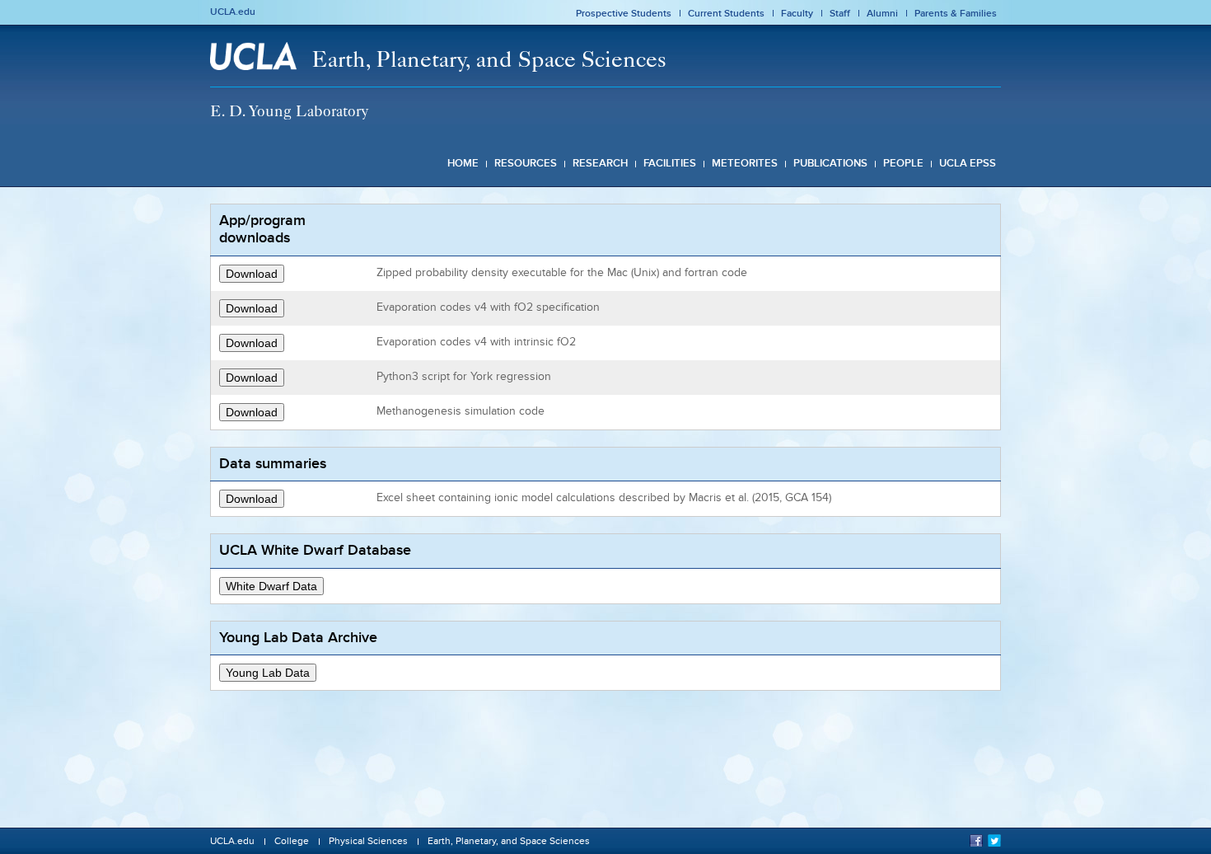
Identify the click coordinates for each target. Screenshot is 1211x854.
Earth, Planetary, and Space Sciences (488, 62)
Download (252, 273)
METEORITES (745, 163)
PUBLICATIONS (830, 163)
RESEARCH (600, 163)
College (291, 841)
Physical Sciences (368, 841)
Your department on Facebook (976, 840)
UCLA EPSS (967, 163)
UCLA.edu (232, 11)
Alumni (882, 13)
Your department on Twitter (994, 840)
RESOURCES (525, 163)
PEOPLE (903, 163)
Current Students (726, 13)
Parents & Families (955, 13)
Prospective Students (623, 13)
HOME (463, 163)
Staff (840, 13)
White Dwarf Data (271, 586)
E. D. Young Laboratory (289, 113)
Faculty (797, 13)
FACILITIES (669, 163)
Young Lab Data (268, 672)
